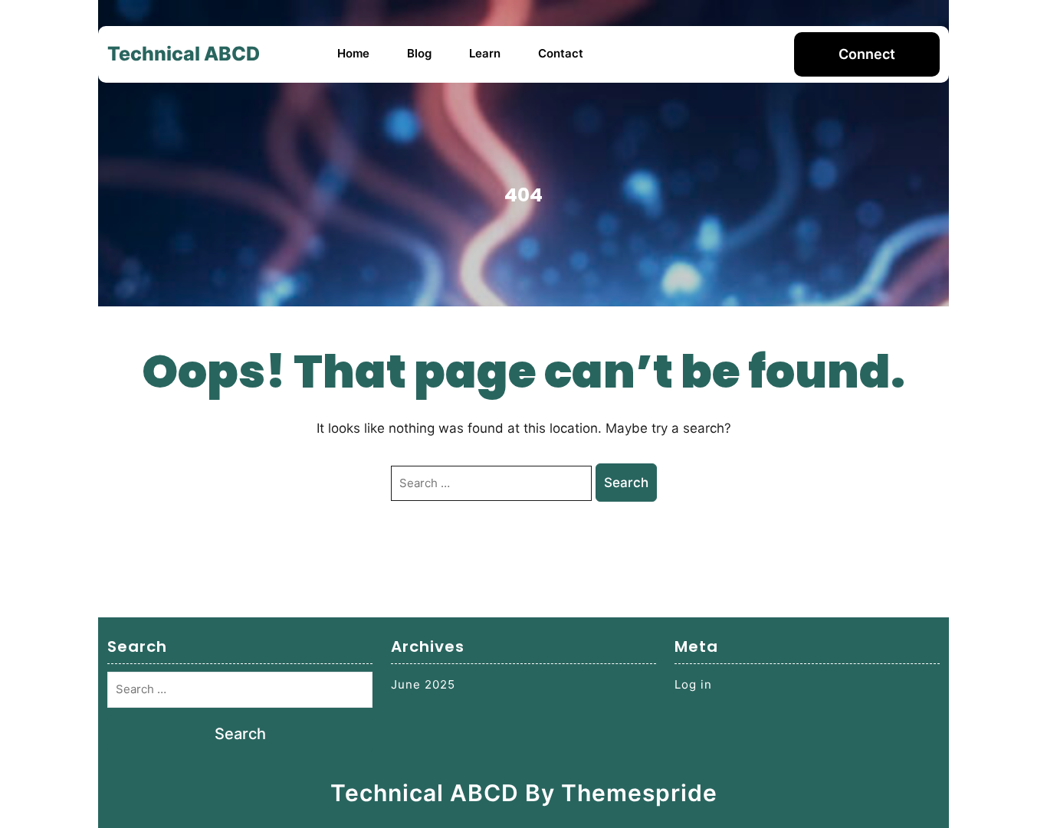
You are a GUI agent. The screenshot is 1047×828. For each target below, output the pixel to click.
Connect (867, 54)
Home (353, 53)
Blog (419, 53)
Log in (693, 684)
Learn (485, 53)
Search (626, 482)
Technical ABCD (183, 53)
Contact (560, 53)
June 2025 (423, 684)
